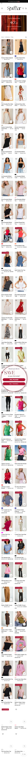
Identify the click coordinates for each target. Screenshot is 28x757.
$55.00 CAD (7, 752)
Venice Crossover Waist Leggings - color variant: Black (2, 412)
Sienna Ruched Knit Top (7, 679)
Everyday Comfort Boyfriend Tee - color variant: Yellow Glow (15, 363)
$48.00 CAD (10, 343)
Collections (7, 37)
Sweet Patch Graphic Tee (21, 654)
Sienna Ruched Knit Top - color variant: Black (2, 677)
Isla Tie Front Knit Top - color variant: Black (2, 700)
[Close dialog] (25, 367)
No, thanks (14, 387)
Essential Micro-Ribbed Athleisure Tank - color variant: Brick (15, 437)
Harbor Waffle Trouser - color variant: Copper (2, 603)
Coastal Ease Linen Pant (20, 534)
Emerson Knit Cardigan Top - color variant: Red (15, 79)
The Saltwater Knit (5, 557)
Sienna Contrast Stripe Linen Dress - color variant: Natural (2, 125)
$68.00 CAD (9, 82)
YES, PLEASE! (14, 380)
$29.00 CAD (22, 224)
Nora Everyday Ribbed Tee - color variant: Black (2, 220)
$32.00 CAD (23, 631)
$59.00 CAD (7, 606)
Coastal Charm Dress (20, 57)
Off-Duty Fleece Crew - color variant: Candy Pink (2, 578)
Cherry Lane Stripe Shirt (20, 679)
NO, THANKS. (14, 384)
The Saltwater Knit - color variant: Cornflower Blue (2, 555)
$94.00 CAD (7, 59)
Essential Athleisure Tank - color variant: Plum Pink (15, 412)
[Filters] (26, 37)
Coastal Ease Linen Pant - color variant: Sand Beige (15, 532)
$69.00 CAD (22, 82)
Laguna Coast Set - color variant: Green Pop (2, 461)
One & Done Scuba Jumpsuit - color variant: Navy (15, 508)
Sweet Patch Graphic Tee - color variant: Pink (15, 652)
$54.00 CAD (20, 465)
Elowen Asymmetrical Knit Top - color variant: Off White (15, 125)
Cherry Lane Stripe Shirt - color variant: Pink (15, 677)
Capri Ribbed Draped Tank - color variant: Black (2, 652)
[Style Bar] (14, 8)
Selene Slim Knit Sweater (21, 463)
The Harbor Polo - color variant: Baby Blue (15, 749)
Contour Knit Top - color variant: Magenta (2, 532)
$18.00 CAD (23, 153)
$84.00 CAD (20, 59)
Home (2, 37)
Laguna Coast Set (5, 463)
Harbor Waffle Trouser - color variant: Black (15, 603)
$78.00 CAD (23, 105)
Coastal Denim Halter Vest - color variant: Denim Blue (2, 79)
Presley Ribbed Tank (19, 245)
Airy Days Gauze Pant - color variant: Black (15, 578)
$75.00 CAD (17, 752)
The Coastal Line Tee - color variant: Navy (2, 508)
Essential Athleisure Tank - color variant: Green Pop (2, 437)
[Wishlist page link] (1, 3)
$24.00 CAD (9, 200)
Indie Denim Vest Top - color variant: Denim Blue (15, 268)
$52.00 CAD (20, 680)
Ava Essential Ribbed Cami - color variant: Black (15, 174)
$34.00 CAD (4, 536)
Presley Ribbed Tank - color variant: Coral (15, 243)
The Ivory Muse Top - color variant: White (2, 749)
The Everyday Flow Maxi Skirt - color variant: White (2, 102)
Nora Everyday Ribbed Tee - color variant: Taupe (2, 197)
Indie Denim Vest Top (20, 270)
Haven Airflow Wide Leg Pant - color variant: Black (15, 340)
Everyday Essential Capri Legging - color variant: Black (2, 363)
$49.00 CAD (10, 488)
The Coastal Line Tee (6, 509)
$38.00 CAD (7, 703)
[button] (23, 8)
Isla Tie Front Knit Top (6, 702)
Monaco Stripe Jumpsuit (7, 57)
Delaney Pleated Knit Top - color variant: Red (2, 243)
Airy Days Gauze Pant (20, 580)
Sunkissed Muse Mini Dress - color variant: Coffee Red (15, 102)
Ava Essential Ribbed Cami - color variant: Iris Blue (2, 174)
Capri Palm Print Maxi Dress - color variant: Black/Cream (2, 340)
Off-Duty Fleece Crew (6, 580)
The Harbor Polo (19, 751)
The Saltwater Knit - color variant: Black (15, 555)
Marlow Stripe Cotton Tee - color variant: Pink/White (15, 700)
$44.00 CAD (20, 271)
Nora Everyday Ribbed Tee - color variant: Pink (15, 197)
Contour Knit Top (5, 534)
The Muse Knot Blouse (20, 486)
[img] (17, 632)
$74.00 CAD (9, 105)
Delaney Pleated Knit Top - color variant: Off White (15, 220)
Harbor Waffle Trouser (6, 605)
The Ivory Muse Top (6, 751)
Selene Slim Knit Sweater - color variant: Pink (15, 461)
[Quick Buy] (11, 52)
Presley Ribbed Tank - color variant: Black (2, 268)
